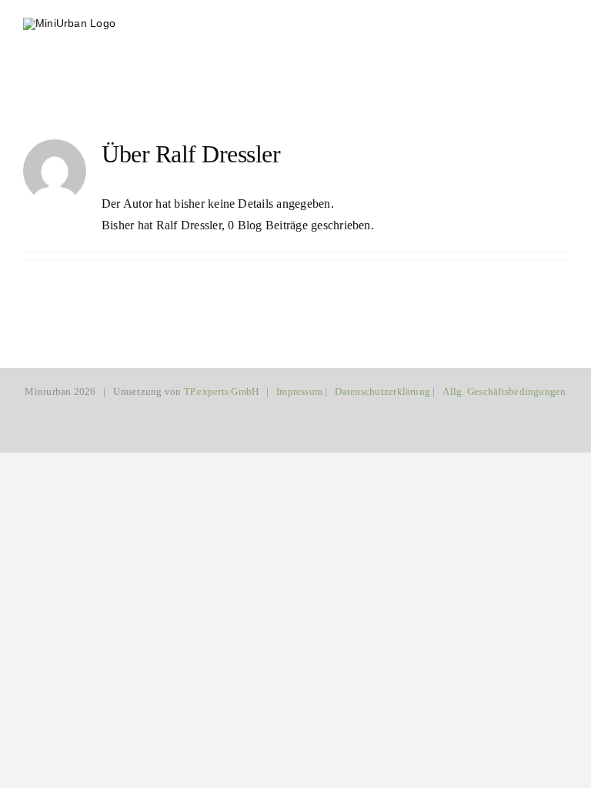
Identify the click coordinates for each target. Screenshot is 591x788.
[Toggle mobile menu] (562, 25)
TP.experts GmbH (221, 391)
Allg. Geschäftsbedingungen (504, 391)
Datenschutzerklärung (382, 391)
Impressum (299, 391)
